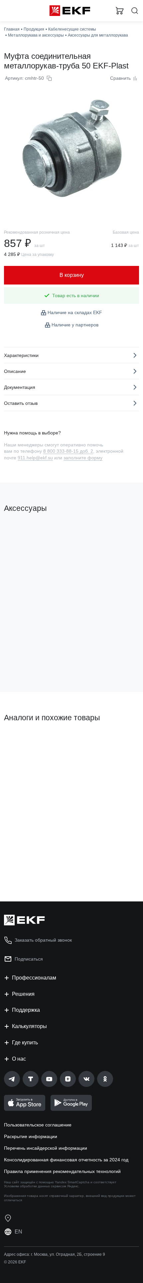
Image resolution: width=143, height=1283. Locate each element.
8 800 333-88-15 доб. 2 (68, 451)
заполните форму (83, 457)
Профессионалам (34, 978)
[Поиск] (134, 11)
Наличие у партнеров (75, 324)
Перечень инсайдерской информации (45, 1148)
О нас (19, 1059)
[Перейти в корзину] (119, 10)
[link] (12, 1079)
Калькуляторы (29, 1026)
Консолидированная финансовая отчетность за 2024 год (66, 1159)
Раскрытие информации (30, 1136)
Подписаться (29, 959)
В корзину (30, 660)
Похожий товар (23, 740)
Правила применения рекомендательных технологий (62, 1171)
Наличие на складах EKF (75, 312)
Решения (23, 994)
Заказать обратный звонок (43, 940)
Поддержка (26, 1010)
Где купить (25, 1042)
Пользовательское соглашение (38, 1124)
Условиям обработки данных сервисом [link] (35, 1186)
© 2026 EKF (15, 1262)
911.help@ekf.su (35, 457)
